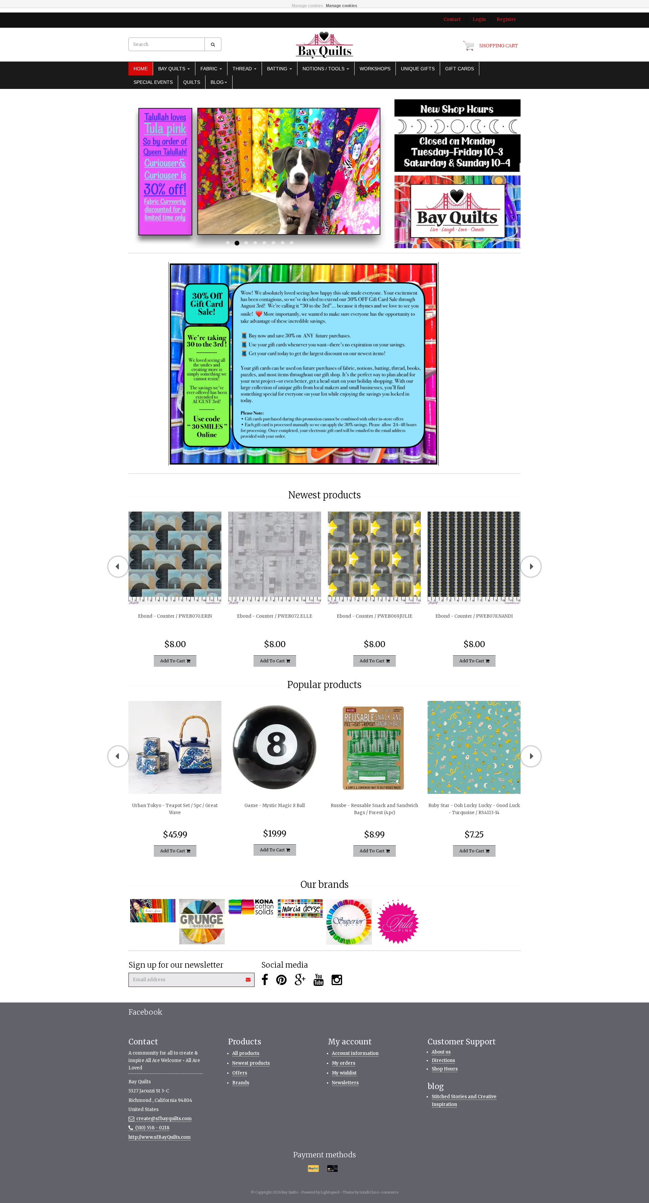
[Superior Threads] (349, 922)
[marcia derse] (300, 908)
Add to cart (173, 660)
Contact (452, 19)
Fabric (209, 68)
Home (141, 68)
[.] (457, 135)
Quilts (191, 82)
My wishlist (344, 1073)
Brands (240, 1083)
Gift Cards (459, 68)
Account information (355, 1053)
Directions (443, 1060)
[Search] (213, 44)
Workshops (375, 68)
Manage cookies (307, 5)
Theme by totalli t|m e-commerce (371, 1192)
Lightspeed (330, 1192)
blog (217, 82)
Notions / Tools (324, 68)
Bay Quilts (172, 68)
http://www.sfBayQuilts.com (159, 1137)
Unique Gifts (418, 68)
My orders (343, 1063)
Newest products (251, 1063)
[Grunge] (202, 922)
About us (441, 1052)
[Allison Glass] (153, 910)
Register (506, 19)
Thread (243, 68)
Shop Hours (445, 1069)
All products (245, 1053)
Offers (239, 1073)
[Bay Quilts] (324, 44)
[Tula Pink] (398, 922)
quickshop (175, 590)
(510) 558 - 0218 (152, 1128)
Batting (278, 68)
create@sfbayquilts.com (164, 1119)
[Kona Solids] (251, 907)
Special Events (153, 82)
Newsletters (345, 1083)
